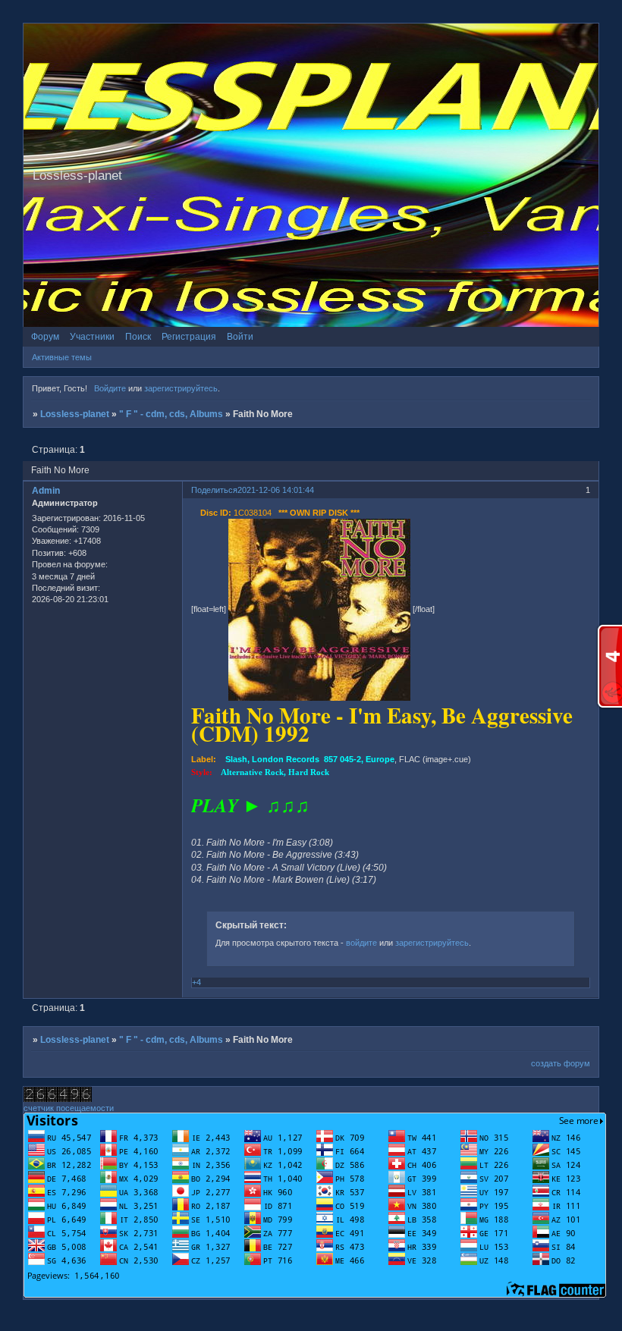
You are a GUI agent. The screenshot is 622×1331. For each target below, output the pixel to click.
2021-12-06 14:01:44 (275, 489)
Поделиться (214, 489)
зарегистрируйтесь (181, 388)
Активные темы (62, 357)
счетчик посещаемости (69, 1108)
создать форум (560, 1063)
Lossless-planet (74, 414)
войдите (361, 942)
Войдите (110, 388)
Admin (46, 490)
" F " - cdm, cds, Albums (171, 414)
